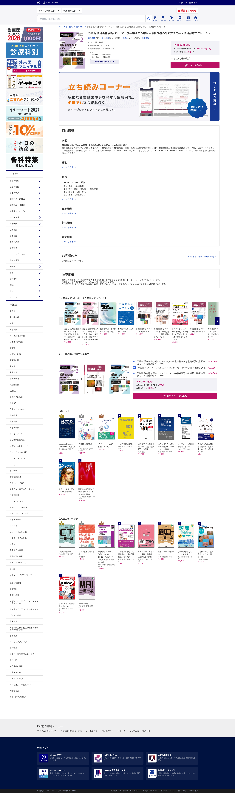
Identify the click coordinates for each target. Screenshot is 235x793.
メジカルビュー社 (17, 336)
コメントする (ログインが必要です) (200, 257)
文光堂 (12, 311)
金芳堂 (12, 366)
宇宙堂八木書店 (16, 550)
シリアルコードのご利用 (139, 731)
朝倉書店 (13, 636)
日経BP (13, 403)
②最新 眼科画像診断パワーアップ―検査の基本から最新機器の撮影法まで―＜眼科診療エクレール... (171, 362)
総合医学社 (14, 378)
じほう (12, 464)
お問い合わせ (181, 791)
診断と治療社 (15, 477)
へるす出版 (14, 428)
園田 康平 (80, 27)
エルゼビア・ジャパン (19, 507)
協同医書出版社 (16, 666)
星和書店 (13, 648)
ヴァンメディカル (17, 483)
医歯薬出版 (14, 360)
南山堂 (12, 348)
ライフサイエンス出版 (19, 513)
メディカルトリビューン (20, 685)
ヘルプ (172, 791)
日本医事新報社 (16, 342)
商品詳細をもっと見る (103, 62)
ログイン (183, 2)
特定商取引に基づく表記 (71, 731)
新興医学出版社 (16, 397)
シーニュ (13, 526)
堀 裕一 (126, 38)
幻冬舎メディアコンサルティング (24, 609)
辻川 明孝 (91, 38)
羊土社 (12, 323)
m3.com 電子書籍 (66, 27)
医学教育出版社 (16, 556)
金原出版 (13, 329)
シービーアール (16, 434)
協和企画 (13, 470)
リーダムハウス (16, 501)
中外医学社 (14, 317)
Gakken (13, 391)
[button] (217, 321)
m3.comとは (193, 791)
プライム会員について (46, 731)
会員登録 (193, 2)
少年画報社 (14, 495)
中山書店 (13, 372)
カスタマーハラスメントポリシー (155, 791)
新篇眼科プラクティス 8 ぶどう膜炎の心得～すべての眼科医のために (172, 368)
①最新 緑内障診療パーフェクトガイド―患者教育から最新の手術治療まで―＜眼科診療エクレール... (171, 374)
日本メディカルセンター (20, 409)
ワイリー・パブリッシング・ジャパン (24, 576)
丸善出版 (13, 421)
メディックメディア (18, 642)
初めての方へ (107, 731)
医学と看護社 (15, 583)
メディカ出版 (15, 354)
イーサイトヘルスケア (19, 562)
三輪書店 (13, 415)
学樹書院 (13, 589)
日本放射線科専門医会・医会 (22, 654)
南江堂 (12, 569)
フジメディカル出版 (18, 452)
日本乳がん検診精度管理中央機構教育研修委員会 (24, 629)
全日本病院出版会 (17, 440)
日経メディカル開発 (18, 532)
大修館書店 (14, 691)
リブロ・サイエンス (18, 538)
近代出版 (13, 660)
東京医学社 (14, 595)
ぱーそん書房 (15, 615)
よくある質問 (91, 731)
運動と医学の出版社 (18, 697)
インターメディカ (17, 458)
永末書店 (13, 621)
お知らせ (121, 731)
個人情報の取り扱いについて (130, 791)
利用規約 (114, 791)
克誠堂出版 (14, 385)
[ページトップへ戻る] (227, 789)
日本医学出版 (15, 672)
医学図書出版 (15, 519)
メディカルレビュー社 (19, 446)
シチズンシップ (16, 678)
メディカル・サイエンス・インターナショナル (24, 602)
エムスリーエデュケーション (22, 489)
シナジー (13, 544)
